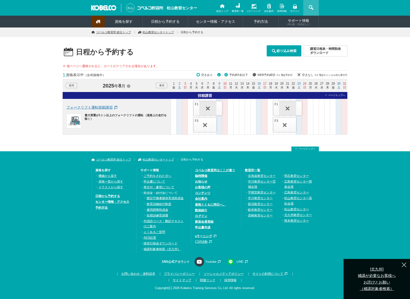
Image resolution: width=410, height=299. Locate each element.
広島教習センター (296, 192)
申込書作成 (202, 227)
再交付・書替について (159, 187)
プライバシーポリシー (179, 274)
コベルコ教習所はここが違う (215, 170)
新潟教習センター (260, 204)
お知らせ (201, 181)
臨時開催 (201, 176)
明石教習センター (296, 176)
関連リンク (207, 280)
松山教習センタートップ (158, 32)
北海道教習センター (262, 176)
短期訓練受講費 (157, 215)
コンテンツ (202, 193)
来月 (161, 85)
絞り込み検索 (287, 51)
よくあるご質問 (154, 232)
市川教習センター (260, 198)
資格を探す (124, 21)
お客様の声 (202, 187)
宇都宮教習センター (262, 192)
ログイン (295, 11)
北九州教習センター (298, 215)
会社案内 (269, 11)
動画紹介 (201, 210)
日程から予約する (165, 21)
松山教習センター (182, 8)
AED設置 (150, 237)
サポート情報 (298, 22)
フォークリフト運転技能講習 (89, 107)
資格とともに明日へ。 (210, 204)
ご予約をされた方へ (157, 176)
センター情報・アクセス (215, 21)
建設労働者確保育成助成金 (165, 198)
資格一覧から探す (110, 181)
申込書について (154, 181)
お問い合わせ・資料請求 (138, 274)
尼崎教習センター (260, 215)
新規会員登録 (204, 221)
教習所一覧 (238, 11)
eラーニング (254, 11)
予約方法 (261, 21)
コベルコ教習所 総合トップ (113, 32)
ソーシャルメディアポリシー (224, 274)
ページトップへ (336, 95)
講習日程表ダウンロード (160, 243)
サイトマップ (182, 280)
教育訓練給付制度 (159, 204)
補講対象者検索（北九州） (162, 249)
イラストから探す (110, 187)
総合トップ (222, 11)
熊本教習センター (296, 220)
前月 (71, 85)
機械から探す (107, 176)
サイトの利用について (267, 274)
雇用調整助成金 (157, 210)
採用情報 (282, 11)
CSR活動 (201, 242)
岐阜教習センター (260, 210)
